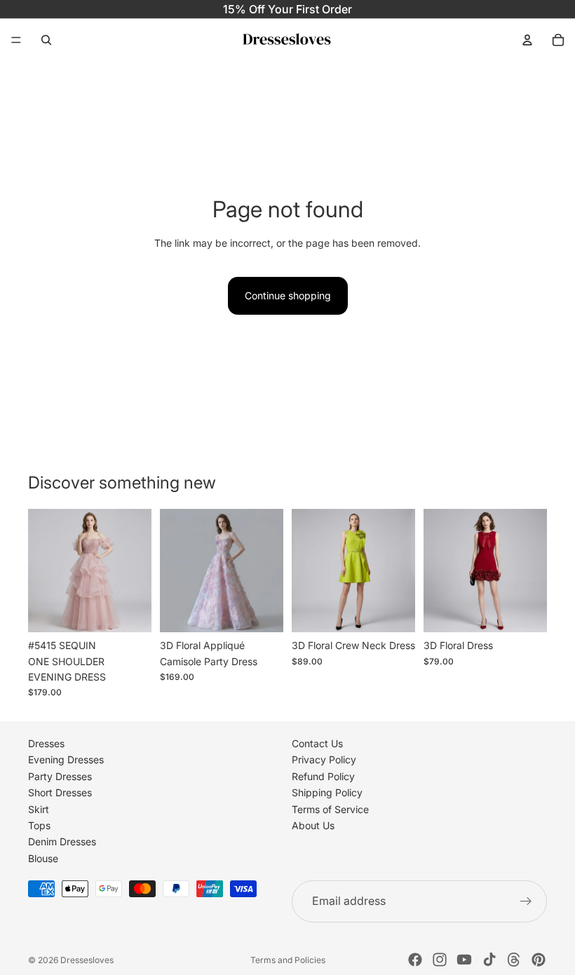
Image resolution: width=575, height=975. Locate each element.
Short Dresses (60, 793)
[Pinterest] (538, 959)
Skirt (38, 809)
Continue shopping (288, 295)
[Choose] (129, 610)
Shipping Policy (327, 793)
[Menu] (16, 40)
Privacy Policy (324, 760)
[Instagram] (439, 959)
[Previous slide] (43, 570)
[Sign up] (526, 901)
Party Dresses (60, 776)
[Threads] (514, 959)
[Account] (527, 40)
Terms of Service (330, 809)
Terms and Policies (287, 960)
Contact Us (317, 743)
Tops (39, 825)
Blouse (43, 858)
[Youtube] (464, 959)
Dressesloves (87, 960)
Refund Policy (323, 776)
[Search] (46, 40)
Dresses (46, 743)
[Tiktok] (489, 959)
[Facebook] (415, 959)
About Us (313, 825)
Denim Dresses (62, 842)
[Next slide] (136, 570)
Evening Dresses (66, 760)
